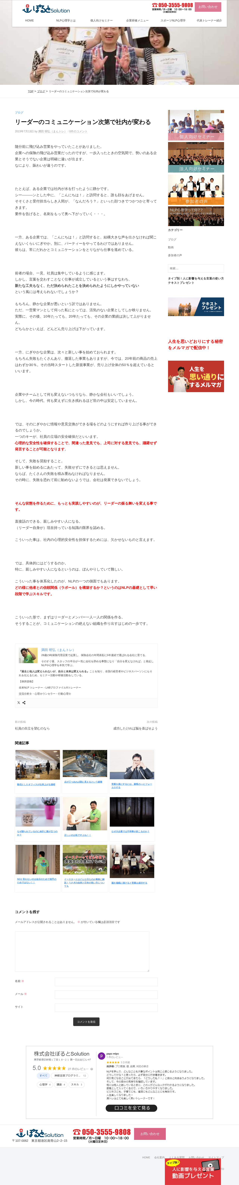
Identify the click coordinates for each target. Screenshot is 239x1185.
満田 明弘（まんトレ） (52, 131)
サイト (19, 1006)
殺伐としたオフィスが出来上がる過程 (36, 784)
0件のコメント (78, 131)
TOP (30, 91)
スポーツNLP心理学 (173, 20)
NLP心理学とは (66, 20)
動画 (171, 247)
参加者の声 (175, 255)
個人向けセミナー (101, 20)
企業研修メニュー (137, 20)
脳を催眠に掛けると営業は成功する (129, 883)
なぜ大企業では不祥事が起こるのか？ (130, 831)
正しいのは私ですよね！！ (77, 835)
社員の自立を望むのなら (32, 728)
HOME (29, 20)
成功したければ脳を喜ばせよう (135, 728)
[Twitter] (18, 703)
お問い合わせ (208, 7)
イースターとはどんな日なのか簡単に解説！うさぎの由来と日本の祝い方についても (84, 882)
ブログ (41, 91)
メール (21, 993)
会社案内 (159, 1157)
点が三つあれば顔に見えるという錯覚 (83, 782)
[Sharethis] (24, 703)
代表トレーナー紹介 (209, 20)
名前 (19, 981)
